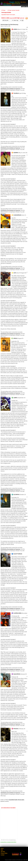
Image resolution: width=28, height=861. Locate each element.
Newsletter (9, 3)
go (22, 20)
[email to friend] (21, 6)
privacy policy (13, 840)
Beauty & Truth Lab (16, 3)
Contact (2, 854)
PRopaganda (11, 2)
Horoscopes (6, 2)
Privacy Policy (4, 853)
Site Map (3, 851)
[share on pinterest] (25, 6)
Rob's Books (23, 2)
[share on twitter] (24, 6)
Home (2, 848)
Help (2, 849)
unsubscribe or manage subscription (8, 842)
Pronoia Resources (7, 5)
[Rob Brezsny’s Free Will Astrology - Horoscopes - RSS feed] (26, 18)
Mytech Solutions (12, 859)
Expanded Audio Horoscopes (16, 799)
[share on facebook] (22, 6)
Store (5, 3)
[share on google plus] (27, 6)
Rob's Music (17, 2)
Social (13, 5)
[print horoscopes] (27, 27)
